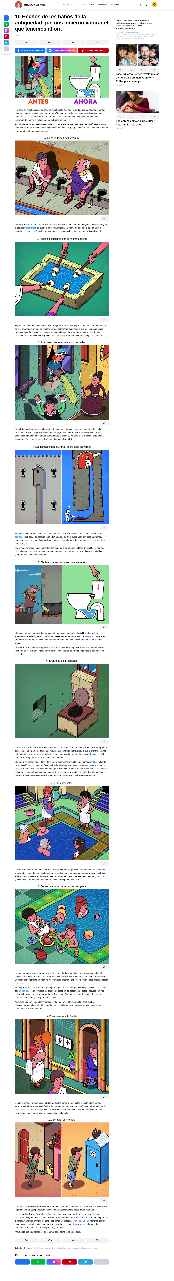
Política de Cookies (145, 23)
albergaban (31, 228)
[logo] (30, 4)
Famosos (120, 85)
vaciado (89, 636)
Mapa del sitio (137, 26)
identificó (93, 762)
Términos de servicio (123, 26)
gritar (53, 432)
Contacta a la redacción (124, 20)
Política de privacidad (141, 20)
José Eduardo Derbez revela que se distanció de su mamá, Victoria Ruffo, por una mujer (137, 78)
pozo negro (33, 551)
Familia (119, 129)
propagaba (36, 754)
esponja (105, 326)
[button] (121, 70)
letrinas (52, 224)
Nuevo (82, 5)
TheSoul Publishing (133, 32)
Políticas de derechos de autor (126, 23)
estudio (25, 991)
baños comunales (98, 870)
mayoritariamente (81, 1221)
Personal (69, 5)
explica (48, 1214)
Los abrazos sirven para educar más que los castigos (135, 123)
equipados (20, 537)
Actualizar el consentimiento (125, 28)
